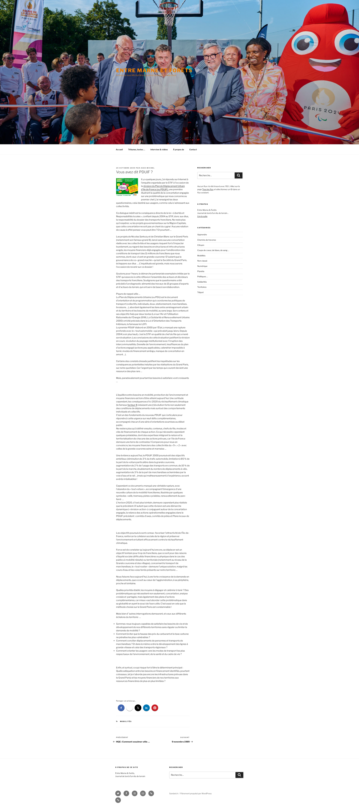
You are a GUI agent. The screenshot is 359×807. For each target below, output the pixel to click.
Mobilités (126, 721)
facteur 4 (132, 405)
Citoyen (200, 245)
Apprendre (202, 234)
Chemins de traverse (206, 240)
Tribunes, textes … (136, 149)
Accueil (119, 149)
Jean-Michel (148, 168)
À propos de (178, 149)
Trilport (200, 292)
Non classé (202, 261)
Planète (200, 271)
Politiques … (202, 276)
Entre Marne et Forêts (154, 70)
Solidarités (202, 282)
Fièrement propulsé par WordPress (196, 793)
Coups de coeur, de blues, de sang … (213, 250)
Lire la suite (202, 216)
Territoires (201, 287)
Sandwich (173, 793)
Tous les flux (207, 189)
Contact (193, 149)
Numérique (202, 266)
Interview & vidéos (159, 149)
